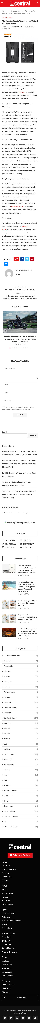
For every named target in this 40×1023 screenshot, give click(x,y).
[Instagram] (17, 1018)
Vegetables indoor (21, 816)
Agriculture (21, 661)
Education (6, 937)
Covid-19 (6, 866)
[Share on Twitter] (27, 259)
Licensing (6, 988)
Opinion (5, 910)
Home (4, 11)
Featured (21, 702)
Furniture (21, 713)
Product (21, 785)
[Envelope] (35, 1018)
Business (21, 676)
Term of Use (7, 965)
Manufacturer (21, 764)
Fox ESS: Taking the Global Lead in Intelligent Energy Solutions (27, 603)
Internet (21, 728)
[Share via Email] (6, 264)
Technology (21, 806)
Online (21, 780)
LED (21, 744)
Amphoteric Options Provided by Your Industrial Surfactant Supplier (27, 617)
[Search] (38, 3)
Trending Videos (9, 869)
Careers (5, 873)
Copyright (6, 981)
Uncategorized (15, 11)
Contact (5, 957)
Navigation (26, 513)
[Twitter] (11, 1018)
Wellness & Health (21, 827)
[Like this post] (17, 259)
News (21, 775)
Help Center (7, 877)
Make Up (21, 759)
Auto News (6, 917)
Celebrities (6, 944)
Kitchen (21, 738)
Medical (21, 770)
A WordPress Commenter (11, 513)
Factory (21, 697)
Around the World (9, 952)
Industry (21, 723)
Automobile (21, 666)
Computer (21, 687)
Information (7, 968)
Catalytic (21, 681)
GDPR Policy (7, 976)
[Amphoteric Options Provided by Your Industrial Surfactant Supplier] (9, 618)
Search (4, 432)
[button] (5, 331)
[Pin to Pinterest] (32, 259)
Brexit (4, 924)
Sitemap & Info (8, 985)
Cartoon (5, 880)
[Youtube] (23, 1018)
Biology (21, 671)
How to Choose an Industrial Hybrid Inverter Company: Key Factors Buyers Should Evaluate (27, 569)
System (21, 801)
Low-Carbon (21, 754)
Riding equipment (21, 790)
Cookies (5, 961)
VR (21, 821)
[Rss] (29, 1018)
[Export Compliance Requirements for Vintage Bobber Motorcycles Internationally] (20, 322)
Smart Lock (21, 795)
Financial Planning (21, 707)
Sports (4, 889)
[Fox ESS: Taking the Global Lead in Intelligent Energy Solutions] (9, 604)
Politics (5, 897)
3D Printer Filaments (21, 656)
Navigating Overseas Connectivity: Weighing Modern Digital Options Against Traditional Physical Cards (19, 463)
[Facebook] (5, 1018)
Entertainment (21, 692)
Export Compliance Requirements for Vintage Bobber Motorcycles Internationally (20, 339)
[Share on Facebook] (22, 259)
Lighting (21, 749)
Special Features (9, 948)
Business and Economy (11, 921)
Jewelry (21, 733)
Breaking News (8, 933)
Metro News (7, 893)
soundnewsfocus (16, 27)
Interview (6, 941)
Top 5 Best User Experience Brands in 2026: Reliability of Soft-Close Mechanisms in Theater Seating (18, 494)
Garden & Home (21, 718)
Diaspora (6, 992)
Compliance (7, 972)
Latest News (7, 904)
